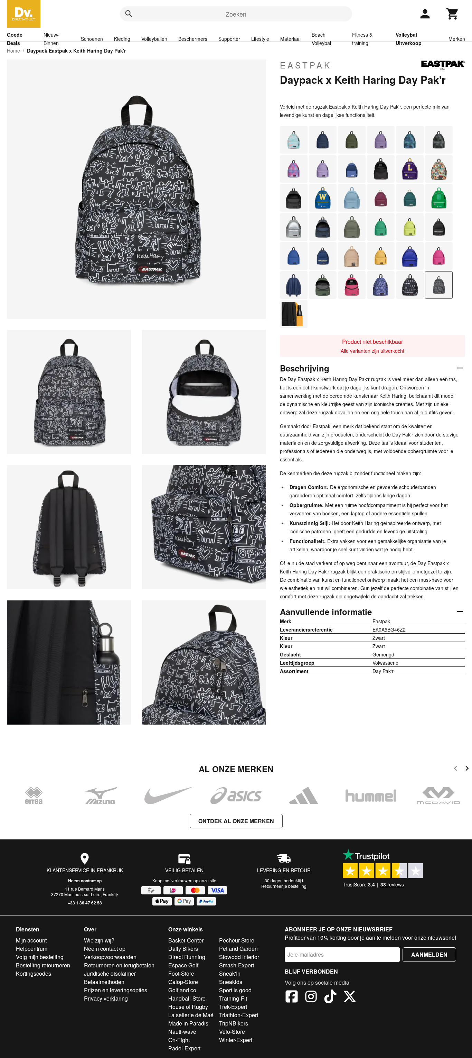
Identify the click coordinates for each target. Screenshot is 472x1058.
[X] (350, 997)
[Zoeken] (129, 13)
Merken (457, 38)
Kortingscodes (33, 973)
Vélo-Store (232, 1032)
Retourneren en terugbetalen (119, 965)
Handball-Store (187, 998)
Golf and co (182, 990)
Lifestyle (260, 38)
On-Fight (179, 1040)
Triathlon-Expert (238, 1015)
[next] (467, 769)
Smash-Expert (236, 965)
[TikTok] (330, 997)
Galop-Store (183, 982)
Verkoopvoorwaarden (110, 957)
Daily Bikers (183, 949)
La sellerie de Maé (191, 1015)
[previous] (456, 769)
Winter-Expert (235, 1040)
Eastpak (306, 65)
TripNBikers (233, 1023)
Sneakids (230, 982)
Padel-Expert (184, 1048)
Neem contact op (85, 880)
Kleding (122, 38)
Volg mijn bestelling (40, 957)
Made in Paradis (188, 1023)
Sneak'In (229, 973)
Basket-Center (186, 940)
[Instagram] (311, 997)
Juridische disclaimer (110, 973)
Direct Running (186, 957)
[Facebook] (292, 997)
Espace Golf (183, 965)
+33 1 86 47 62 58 (85, 903)
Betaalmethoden (104, 982)
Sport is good (235, 990)
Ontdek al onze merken (236, 821)
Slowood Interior (239, 957)
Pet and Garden (238, 949)
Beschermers (192, 38)
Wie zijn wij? (99, 940)
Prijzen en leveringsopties (115, 990)
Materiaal (290, 38)
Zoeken (236, 13)
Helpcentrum (31, 949)
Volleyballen (154, 38)
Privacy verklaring (106, 998)
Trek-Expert (233, 1007)
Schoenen (92, 38)
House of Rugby (188, 1007)
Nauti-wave (182, 1032)
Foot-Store (181, 973)
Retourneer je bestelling (283, 886)
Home (13, 50)
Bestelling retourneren (43, 965)
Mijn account (31, 940)
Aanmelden (429, 954)
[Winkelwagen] (453, 14)
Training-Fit (233, 998)
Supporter (229, 38)
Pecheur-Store (236, 940)
